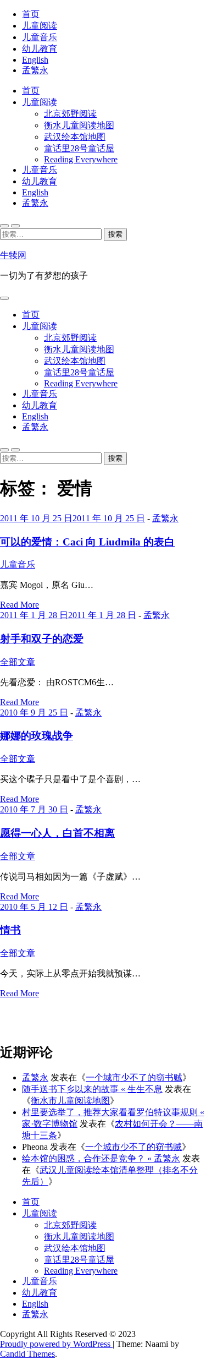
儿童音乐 (39, 37)
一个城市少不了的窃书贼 (134, 1077)
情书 (10, 930)
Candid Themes (27, 1353)
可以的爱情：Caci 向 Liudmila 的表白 (87, 542)
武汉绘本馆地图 (74, 136)
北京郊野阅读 (70, 113)
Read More (19, 604)
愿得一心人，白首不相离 (57, 833)
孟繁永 (35, 70)
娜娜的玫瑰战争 (36, 735)
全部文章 (17, 662)
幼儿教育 (39, 48)
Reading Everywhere (81, 159)
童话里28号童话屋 (79, 148)
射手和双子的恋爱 (41, 639)
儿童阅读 (39, 25)
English (35, 59)
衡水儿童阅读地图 (79, 125)
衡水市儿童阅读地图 (70, 1100)
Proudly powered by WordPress (56, 1344)
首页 (31, 14)
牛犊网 (13, 255)
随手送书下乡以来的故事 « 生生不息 (92, 1089)
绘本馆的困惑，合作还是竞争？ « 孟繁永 (101, 1158)
